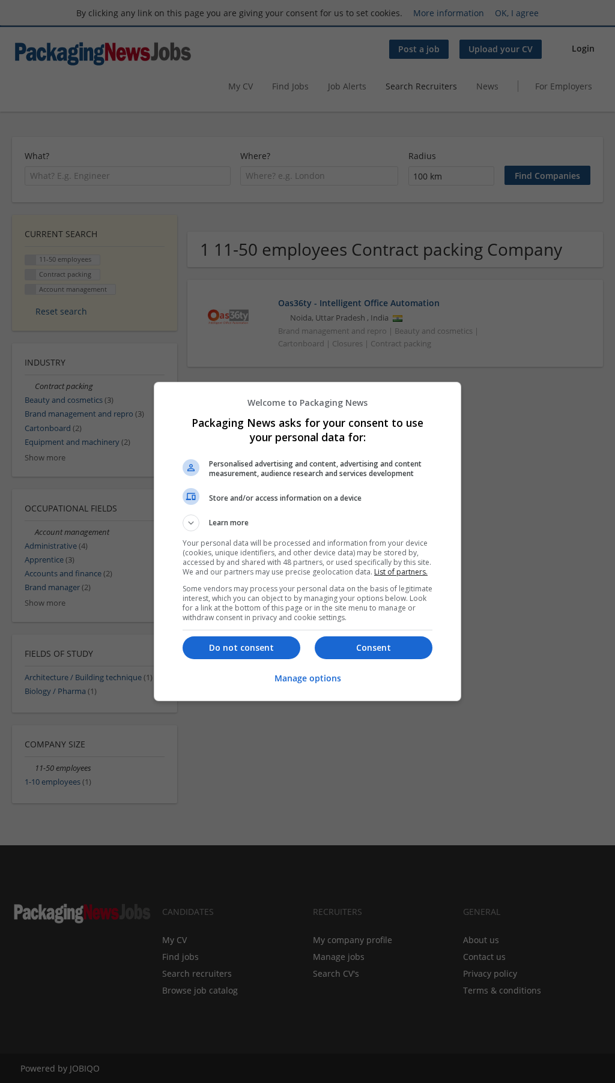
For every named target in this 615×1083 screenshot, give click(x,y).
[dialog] (307, 541)
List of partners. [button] (401, 572)
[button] (307, 522)
